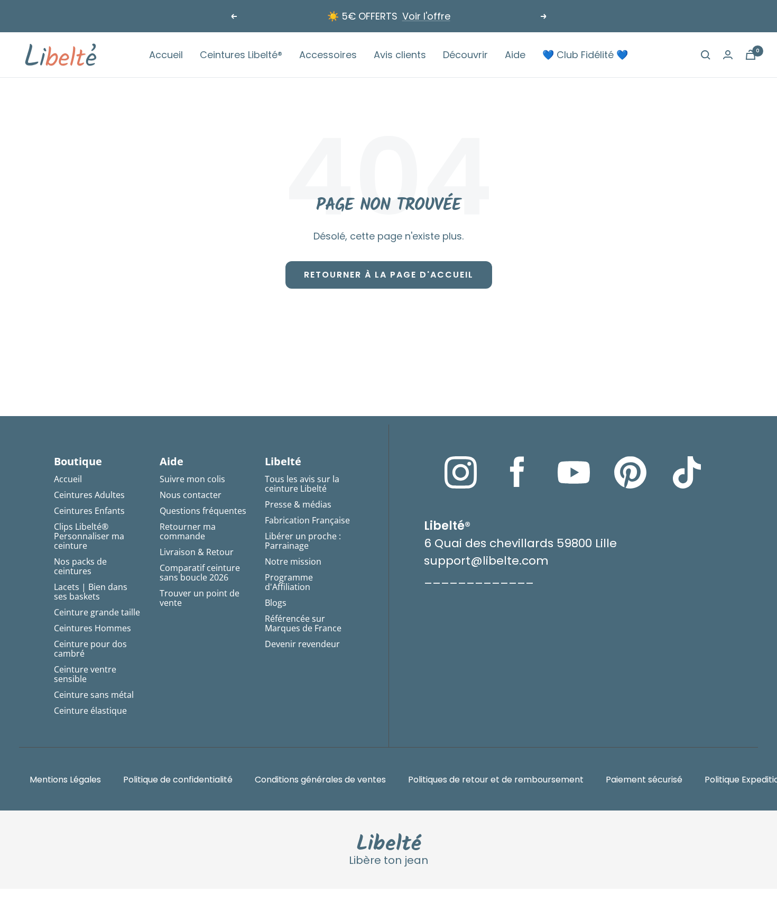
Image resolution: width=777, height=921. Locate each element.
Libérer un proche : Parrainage (303, 540)
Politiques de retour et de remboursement (496, 779)
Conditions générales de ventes (320, 779)
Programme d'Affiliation (289, 582)
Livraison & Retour (197, 552)
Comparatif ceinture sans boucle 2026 (200, 572)
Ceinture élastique (90, 710)
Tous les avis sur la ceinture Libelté (302, 483)
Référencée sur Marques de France (303, 623)
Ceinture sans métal (94, 695)
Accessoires (328, 54)
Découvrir (465, 54)
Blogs (275, 603)
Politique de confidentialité (178, 779)
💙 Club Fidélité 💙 (585, 54)
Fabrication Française (307, 520)
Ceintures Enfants (89, 511)
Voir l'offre (426, 16)
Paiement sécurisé (644, 779)
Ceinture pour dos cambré (90, 648)
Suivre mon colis (192, 479)
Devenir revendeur (302, 644)
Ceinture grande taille (97, 612)
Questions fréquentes (203, 511)
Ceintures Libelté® (241, 54)
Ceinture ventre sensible (85, 674)
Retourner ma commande (188, 531)
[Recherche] (705, 55)
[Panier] (750, 55)
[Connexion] (728, 54)
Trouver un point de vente (199, 598)
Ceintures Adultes (89, 495)
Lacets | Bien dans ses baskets (90, 591)
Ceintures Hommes (92, 628)
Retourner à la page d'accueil (389, 275)
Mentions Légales (65, 779)
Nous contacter (190, 495)
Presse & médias (298, 504)
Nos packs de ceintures (80, 566)
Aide (515, 54)
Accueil (166, 54)
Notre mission (293, 561)
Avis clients (400, 54)
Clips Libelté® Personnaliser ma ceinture (89, 536)
